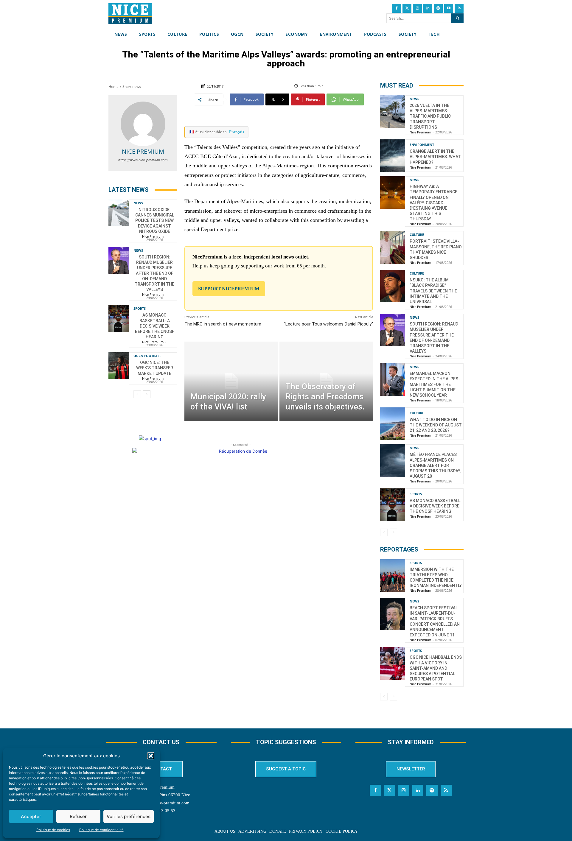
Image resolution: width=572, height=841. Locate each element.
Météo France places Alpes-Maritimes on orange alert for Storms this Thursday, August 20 (435, 465)
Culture (417, 234)
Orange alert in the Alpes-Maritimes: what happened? (435, 156)
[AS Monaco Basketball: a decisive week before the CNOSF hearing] (118, 318)
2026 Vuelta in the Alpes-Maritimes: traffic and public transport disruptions (430, 116)
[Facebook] (396, 8)
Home (113, 86)
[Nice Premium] (143, 124)
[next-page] (146, 394)
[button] (151, 756)
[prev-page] (137, 394)
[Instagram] (417, 8)
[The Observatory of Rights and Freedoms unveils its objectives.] (326, 381)
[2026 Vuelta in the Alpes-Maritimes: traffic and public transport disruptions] (392, 111)
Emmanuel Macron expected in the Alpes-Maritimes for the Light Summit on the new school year (435, 384)
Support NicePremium (228, 289)
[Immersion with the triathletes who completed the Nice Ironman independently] (392, 575)
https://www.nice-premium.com (143, 160)
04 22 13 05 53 (161, 810)
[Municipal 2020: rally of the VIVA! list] (231, 381)
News (138, 203)
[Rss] (459, 8)
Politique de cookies (53, 830)
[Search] (457, 18)
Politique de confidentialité (101, 830)
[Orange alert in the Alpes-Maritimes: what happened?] (392, 155)
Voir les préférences (128, 816)
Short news (131, 86)
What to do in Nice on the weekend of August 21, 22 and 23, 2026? (436, 425)
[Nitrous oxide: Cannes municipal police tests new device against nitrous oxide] (118, 213)
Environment (422, 144)
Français (236, 132)
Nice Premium (143, 151)
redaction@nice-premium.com (161, 802)
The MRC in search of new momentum (222, 324)
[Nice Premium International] (130, 13)
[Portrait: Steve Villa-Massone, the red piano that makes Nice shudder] (392, 247)
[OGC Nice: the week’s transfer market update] (118, 365)
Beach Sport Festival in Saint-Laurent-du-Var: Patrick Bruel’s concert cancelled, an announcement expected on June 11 (435, 621)
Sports (139, 308)
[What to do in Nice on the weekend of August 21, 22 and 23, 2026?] (392, 423)
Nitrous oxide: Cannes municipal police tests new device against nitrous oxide (154, 220)
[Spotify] (438, 8)
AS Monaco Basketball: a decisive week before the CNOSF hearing (154, 326)
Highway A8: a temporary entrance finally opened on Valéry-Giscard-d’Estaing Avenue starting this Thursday (433, 202)
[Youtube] (448, 8)
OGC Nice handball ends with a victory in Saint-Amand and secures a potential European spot (436, 668)
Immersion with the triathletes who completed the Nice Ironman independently (436, 577)
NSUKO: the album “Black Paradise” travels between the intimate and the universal (433, 291)
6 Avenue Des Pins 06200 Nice (161, 794)
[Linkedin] (427, 8)
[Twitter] (406, 8)
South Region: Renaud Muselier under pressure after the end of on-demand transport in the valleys (154, 273)
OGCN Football (147, 355)
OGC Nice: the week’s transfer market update (154, 368)
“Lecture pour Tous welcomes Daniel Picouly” (328, 324)
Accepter (31, 816)
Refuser (78, 816)
